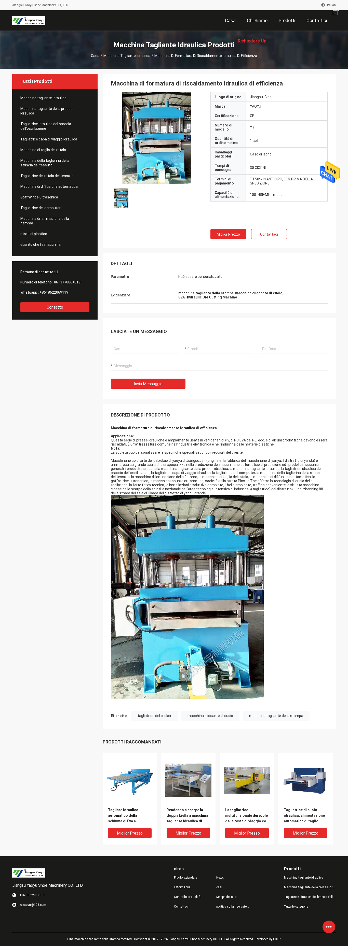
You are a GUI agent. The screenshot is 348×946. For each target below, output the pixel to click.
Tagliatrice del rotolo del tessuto (47, 176)
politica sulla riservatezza (233, 906)
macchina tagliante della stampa (276, 716)
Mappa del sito (226, 897)
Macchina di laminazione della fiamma (44, 221)
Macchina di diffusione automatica (49, 186)
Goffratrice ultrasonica (39, 197)
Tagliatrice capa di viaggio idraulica (48, 139)
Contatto (55, 307)
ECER (277, 939)
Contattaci (269, 234)
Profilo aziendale (185, 877)
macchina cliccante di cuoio (210, 716)
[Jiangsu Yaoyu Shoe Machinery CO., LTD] (28, 20)
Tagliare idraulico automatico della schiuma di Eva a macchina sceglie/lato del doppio (127, 816)
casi (219, 887)
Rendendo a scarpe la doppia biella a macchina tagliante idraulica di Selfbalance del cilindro (187, 816)
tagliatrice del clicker (154, 716)
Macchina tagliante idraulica (126, 56)
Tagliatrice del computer (40, 208)
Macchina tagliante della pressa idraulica (46, 111)
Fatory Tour (182, 887)
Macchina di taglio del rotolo (43, 150)
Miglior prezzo (228, 234)
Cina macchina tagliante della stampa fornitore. (100, 939)
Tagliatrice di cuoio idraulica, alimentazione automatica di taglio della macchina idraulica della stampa (304, 816)
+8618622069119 (53, 292)
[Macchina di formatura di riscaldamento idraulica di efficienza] (156, 138)
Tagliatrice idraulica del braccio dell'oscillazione (45, 126)
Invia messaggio (148, 383)
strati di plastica (33, 234)
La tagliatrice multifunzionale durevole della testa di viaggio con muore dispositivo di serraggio (246, 816)
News (220, 877)
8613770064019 (67, 282)
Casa (95, 56)
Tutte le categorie (296, 906)
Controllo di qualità (187, 897)
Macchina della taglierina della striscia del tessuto (44, 163)
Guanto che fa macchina (40, 244)
